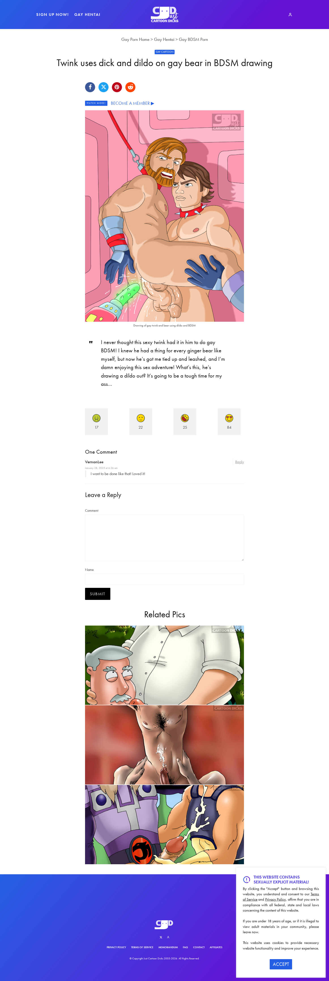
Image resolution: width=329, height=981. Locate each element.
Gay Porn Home (135, 39)
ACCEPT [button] (281, 964)
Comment (91, 510)
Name (89, 569)
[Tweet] (103, 87)
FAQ (185, 947)
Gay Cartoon (164, 52)
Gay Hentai (87, 14)
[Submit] (130, 87)
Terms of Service (142, 947)
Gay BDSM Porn (193, 39)
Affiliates (216, 947)
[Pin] (117, 87)
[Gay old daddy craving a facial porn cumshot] (164, 665)
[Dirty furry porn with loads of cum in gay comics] (164, 824)
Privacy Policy (116, 947)
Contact (199, 947)
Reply (239, 461)
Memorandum (168, 947)
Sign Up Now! (52, 14)
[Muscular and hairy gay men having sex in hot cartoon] (164, 745)
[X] (160, 937)
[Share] (90, 87)
